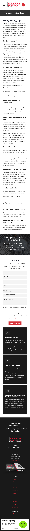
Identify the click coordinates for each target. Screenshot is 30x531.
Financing (15, 493)
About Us (15, 482)
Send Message (13, 323)
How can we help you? (8, 299)
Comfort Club (15, 490)
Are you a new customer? (9, 294)
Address (5, 290)
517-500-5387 (15, 447)
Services (15, 485)
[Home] (13, 4)
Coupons (15, 499)
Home (15, 479)
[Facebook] (16, 513)
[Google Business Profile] (13, 513)
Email (4, 285)
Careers (15, 504)
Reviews (15, 501)
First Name (6, 272)
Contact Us (15, 507)
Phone (4, 281)
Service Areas (15, 496)
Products (15, 487)
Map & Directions (15, 460)
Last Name (6, 276)
